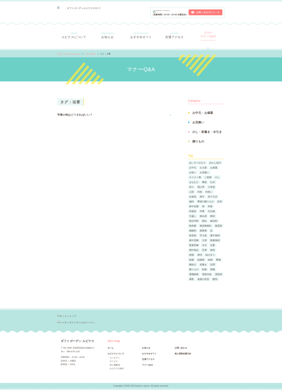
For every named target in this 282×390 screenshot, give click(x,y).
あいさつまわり (197, 162)
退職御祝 (194, 274)
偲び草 (200, 187)
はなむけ (194, 182)
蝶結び (192, 264)
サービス (114, 361)
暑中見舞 (194, 240)
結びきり (210, 255)
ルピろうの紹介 (117, 368)
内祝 (199, 192)
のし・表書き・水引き (207, 131)
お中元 (192, 167)
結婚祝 (200, 259)
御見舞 (192, 226)
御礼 (204, 221)
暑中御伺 (215, 235)
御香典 (203, 230)
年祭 (210, 206)
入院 (191, 192)
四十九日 (212, 196)
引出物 (211, 211)
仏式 (212, 182)
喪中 (202, 196)
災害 (204, 250)
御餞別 (192, 230)
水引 (204, 245)
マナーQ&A (208, 34)
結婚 (191, 259)
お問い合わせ (181, 348)
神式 (199, 255)
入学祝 (211, 187)
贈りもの (198, 141)
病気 (212, 250)
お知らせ (107, 35)
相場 (191, 255)
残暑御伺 (215, 240)
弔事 (202, 211)
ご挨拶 (208, 177)
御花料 (213, 221)
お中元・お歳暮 (202, 112)
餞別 (215, 279)
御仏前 (203, 216)
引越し (192, 216)
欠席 (204, 240)
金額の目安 (203, 279)
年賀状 (192, 211)
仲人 (191, 187)
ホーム (111, 348)
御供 (212, 216)
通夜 (191, 279)
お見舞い (198, 122)
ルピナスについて (74, 35)
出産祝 (192, 196)
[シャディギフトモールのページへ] (141, 322)
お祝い (192, 172)
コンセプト (115, 357)
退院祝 (218, 274)
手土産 (203, 235)
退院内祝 (207, 274)
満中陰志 (194, 250)
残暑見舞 (194, 245)
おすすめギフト (141, 35)
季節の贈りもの (205, 201)
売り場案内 (115, 365)
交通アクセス (174, 35)
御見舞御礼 (206, 226)
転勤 (204, 269)
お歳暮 (213, 167)
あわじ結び (215, 162)
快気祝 (192, 235)
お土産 (203, 167)
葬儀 (218, 259)
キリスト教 (195, 177)
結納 (210, 259)
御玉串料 (194, 221)
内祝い (209, 192)
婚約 (191, 201)
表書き (203, 264)
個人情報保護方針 (183, 353)
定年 (219, 201)
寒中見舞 (194, 206)
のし (217, 177)
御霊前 (218, 226)
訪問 (212, 264)
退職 (212, 269)
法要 (212, 245)
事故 (204, 182)
